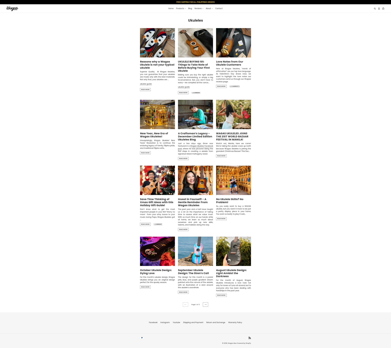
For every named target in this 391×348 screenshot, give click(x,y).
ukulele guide (146, 84)
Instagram (165, 322)
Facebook (153, 322)
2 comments (235, 86)
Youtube (176, 322)
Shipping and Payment (193, 322)
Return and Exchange (215, 322)
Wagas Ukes (232, 343)
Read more (145, 89)
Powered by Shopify (244, 343)
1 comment (196, 92)
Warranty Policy (235, 322)
